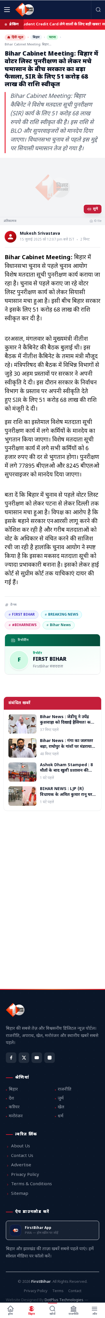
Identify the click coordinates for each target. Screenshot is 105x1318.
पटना (52, 37)
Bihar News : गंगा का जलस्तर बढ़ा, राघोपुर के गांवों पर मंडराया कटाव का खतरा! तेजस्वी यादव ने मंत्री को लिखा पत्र (67, 749)
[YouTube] (37, 1057)
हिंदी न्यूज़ (17, 37)
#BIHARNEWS (22, 625)
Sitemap (19, 1194)
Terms (58, 1291)
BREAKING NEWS (61, 614)
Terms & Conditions (31, 1184)
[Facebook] (11, 1057)
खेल (61, 1107)
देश (11, 1098)
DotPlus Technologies (64, 1300)
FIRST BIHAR (21, 614)
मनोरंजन (16, 1116)
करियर (14, 1107)
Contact (74, 1291)
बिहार (36, 37)
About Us (20, 1146)
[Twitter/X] (24, 1057)
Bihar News (58, 625)
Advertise (21, 1165)
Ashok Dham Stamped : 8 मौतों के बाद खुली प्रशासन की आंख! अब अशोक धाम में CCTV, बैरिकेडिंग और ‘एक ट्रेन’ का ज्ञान (67, 773)
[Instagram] (49, 1057)
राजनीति (64, 1089)
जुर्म (61, 1098)
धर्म (60, 1116)
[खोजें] (98, 9)
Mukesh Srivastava (40, 233)
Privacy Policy (25, 1175)
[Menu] (7, 9)
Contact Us (22, 1156)
